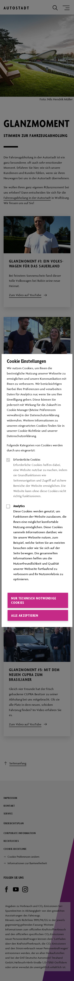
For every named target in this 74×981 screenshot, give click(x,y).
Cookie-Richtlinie (29, 431)
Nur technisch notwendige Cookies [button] (33, 600)
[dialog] (37, 490)
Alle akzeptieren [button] (24, 615)
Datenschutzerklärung (21, 436)
